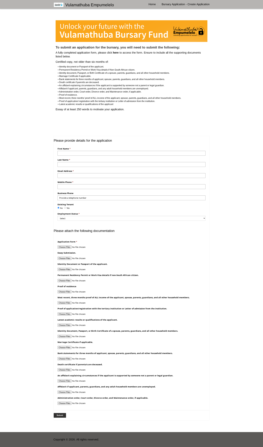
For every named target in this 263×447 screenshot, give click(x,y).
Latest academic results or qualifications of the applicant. (88, 319)
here (116, 52)
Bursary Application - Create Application (186, 4)
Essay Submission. (67, 252)
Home (152, 4)
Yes (68, 208)
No (61, 208)
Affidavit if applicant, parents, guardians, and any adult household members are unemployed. (107, 386)
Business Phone (65, 193)
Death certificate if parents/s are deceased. (80, 364)
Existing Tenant (66, 204)
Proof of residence (67, 286)
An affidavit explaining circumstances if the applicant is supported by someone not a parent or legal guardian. (115, 375)
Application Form (66, 241)
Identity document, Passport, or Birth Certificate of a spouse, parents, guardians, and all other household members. (118, 330)
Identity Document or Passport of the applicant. (83, 264)
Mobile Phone (65, 182)
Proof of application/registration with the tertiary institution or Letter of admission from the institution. (112, 308)
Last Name (63, 159)
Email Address (65, 171)
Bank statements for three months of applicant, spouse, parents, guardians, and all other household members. (115, 353)
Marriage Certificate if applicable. (75, 342)
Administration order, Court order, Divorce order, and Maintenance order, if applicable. (103, 397)
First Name (63, 148)
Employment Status (68, 213)
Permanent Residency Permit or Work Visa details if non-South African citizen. (98, 275)
